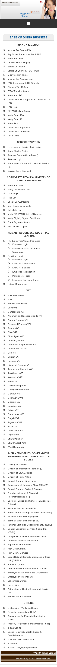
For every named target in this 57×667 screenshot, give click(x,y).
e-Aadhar (12, 643)
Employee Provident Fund (21, 576)
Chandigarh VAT (16, 336)
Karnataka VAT (15, 377)
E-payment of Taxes (18, 75)
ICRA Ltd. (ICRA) (16, 564)
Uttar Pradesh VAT (17, 443)
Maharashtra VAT (16, 311)
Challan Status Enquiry (19, 62)
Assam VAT (13, 328)
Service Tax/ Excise (17, 303)
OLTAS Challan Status (19, 111)
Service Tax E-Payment (19, 171)
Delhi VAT (12, 307)
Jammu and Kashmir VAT (20, 369)
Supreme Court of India (19, 544)
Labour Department (17, 581)
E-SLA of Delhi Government (21, 639)
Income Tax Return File (19, 50)
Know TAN (13, 123)
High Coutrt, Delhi (16, 548)
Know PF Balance (21, 267)
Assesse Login (15, 159)
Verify (37, 83)
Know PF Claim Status (23, 263)
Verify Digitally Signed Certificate (24, 218)
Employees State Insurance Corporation (28, 572)
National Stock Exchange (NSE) (23, 516)
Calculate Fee (15, 210)
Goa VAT (12, 352)
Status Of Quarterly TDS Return (23, 70)
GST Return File (16, 295)
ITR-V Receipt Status (18, 91)
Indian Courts (14, 628)
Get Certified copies (17, 226)
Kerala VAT (13, 381)
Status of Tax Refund (18, 87)
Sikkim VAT (13, 426)
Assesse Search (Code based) (23, 155)
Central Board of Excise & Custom (25, 489)
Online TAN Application (19, 127)
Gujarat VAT (14, 357)
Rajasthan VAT (15, 422)
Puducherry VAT (16, 414)
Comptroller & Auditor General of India (27, 536)
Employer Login (20, 244)
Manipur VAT (14, 393)
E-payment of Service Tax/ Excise (24, 147)
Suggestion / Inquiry (25, 14)
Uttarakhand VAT (16, 438)
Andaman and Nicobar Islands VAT (25, 316)
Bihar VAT (12, 332)
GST (10, 299)
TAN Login (13, 107)
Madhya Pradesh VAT (18, 389)
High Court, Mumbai (18, 553)
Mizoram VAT (14, 402)
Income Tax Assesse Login (21, 79)
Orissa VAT (13, 410)
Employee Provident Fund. (25, 280)
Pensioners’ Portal (21, 276)
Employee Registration (23, 271)
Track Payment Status (19, 222)
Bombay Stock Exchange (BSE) (23, 520)
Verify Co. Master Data (19, 189)
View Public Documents (19, 206)
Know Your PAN (15, 58)
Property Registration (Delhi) (22, 612)
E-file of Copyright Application (22, 647)
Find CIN (12, 197)
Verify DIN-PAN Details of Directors (25, 214)
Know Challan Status (18, 151)
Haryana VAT (14, 361)
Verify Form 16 (15, 119)
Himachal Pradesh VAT (19, 365)
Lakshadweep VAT (17, 385)
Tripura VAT (13, 434)
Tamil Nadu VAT (15, 430)
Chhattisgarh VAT (16, 340)
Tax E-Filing (13, 135)
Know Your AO (15, 95)
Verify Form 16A (16, 115)
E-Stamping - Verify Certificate (23, 608)
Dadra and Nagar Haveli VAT (22, 344)
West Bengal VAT (16, 447)
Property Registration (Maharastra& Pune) (29, 623)
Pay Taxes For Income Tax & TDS (24, 54)
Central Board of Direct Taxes (22, 481)
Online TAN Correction (19, 131)
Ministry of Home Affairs (19, 477)
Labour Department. (18, 284)
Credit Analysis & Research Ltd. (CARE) (27, 568)
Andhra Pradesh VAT (18, 320)
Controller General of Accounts (23, 540)
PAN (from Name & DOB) (20, 83)
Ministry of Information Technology (25, 468)
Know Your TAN (15, 185)
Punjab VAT (13, 418)
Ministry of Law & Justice (20, 473)
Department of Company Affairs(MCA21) (28, 485)
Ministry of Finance (17, 464)
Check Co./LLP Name (18, 202)
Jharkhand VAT (15, 373)
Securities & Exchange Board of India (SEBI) (30, 512)
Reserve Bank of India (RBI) (22, 508)
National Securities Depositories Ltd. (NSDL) (30, 524)
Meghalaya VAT (15, 398)
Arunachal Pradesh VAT (19, 324)
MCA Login (13, 193)
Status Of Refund (16, 66)
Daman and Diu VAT (18, 348)
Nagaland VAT (15, 406)
